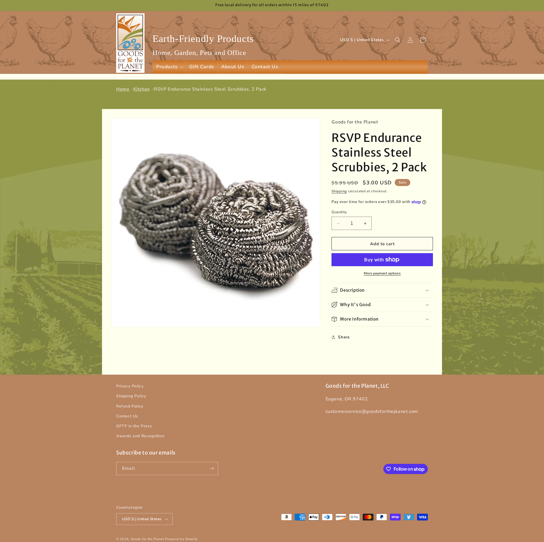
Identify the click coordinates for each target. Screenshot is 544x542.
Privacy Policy (129, 386)
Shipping (339, 191)
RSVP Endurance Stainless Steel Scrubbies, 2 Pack (210, 89)
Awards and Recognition (140, 436)
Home (122, 89)
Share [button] (344, 337)
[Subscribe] (211, 468)
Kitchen (141, 89)
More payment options (382, 273)
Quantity (339, 212)
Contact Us (127, 416)
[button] (169, 66)
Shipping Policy (131, 396)
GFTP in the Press (134, 426)
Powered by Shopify (181, 539)
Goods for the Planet (147, 539)
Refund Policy (129, 406)
